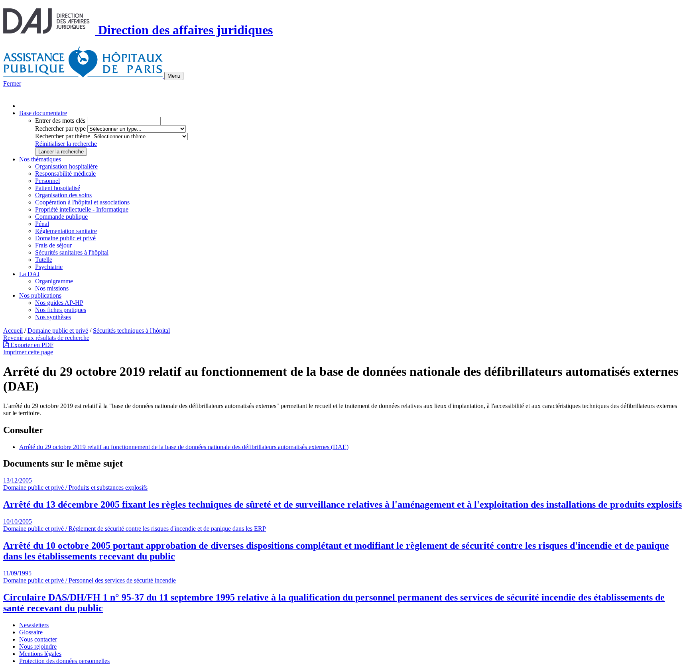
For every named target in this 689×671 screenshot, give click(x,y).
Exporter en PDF (31, 344)
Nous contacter (38, 639)
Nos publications (40, 295)
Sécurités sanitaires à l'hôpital (71, 252)
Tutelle (43, 259)
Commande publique (61, 216)
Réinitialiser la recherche (66, 143)
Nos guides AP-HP (59, 302)
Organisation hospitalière (66, 166)
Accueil (13, 330)
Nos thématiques (40, 159)
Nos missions (52, 288)
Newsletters (34, 625)
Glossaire (31, 632)
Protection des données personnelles (64, 660)
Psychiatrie (49, 266)
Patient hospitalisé (57, 187)
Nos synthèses (53, 317)
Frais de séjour (53, 245)
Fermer (12, 83)
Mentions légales (40, 653)
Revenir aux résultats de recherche (46, 337)
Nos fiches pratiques (60, 309)
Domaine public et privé (65, 238)
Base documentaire (43, 113)
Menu (173, 76)
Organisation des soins (63, 195)
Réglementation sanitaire (66, 231)
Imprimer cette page (28, 352)
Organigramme (54, 281)
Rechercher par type (60, 128)
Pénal (42, 223)
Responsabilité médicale (65, 173)
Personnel (47, 180)
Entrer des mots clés (60, 120)
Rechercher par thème (62, 136)
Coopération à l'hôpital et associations (82, 202)
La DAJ (29, 274)
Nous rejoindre (38, 646)
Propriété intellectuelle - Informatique (81, 209)
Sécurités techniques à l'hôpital (131, 330)
